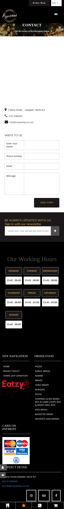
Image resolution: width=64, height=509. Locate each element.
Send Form (46, 203)
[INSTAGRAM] (31, 495)
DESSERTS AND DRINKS (47, 418)
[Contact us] (40, 505)
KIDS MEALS (41, 409)
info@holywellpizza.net (17, 486)
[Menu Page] (7, 505)
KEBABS (39, 375)
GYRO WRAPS (42, 384)
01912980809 (15, 116)
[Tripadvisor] (44, 495)
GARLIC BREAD (42, 371)
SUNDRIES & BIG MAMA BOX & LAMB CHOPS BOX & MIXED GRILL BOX (48, 401)
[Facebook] (56, 495)
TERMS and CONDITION (15, 375)
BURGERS (40, 389)
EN (54, 3)
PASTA (38, 394)
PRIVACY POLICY (11, 371)
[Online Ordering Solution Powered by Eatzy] (16, 384)
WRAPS (38, 380)
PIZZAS (38, 366)
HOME (6, 366)
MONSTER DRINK (44, 414)
